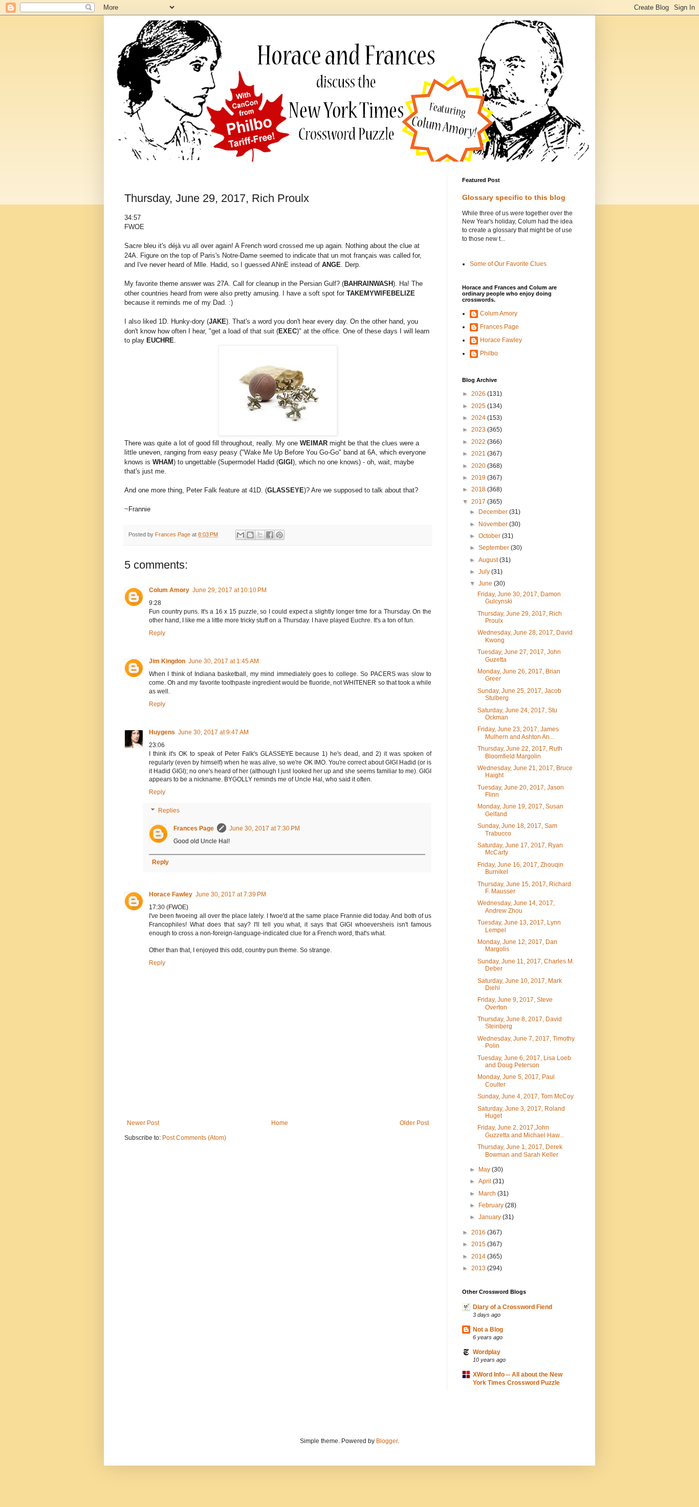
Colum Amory (169, 590)
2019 (479, 477)
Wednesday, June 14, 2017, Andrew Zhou (516, 906)
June (486, 583)
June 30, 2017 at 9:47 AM (213, 732)
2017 (479, 501)
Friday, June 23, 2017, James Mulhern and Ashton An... (518, 733)
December (493, 511)
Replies (169, 810)
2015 (479, 1244)
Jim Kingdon (167, 661)
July (484, 571)
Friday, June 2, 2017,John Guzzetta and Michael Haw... (520, 1131)
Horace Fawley (170, 894)
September (494, 547)
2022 (479, 441)
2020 (479, 465)
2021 (479, 453)
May (485, 1169)
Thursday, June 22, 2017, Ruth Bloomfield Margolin (519, 752)
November (493, 524)
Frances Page (193, 828)
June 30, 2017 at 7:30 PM (264, 828)
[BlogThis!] (250, 535)
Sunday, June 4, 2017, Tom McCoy (525, 1096)
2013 (479, 1268)
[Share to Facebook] (270, 535)
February (491, 1205)
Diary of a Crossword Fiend (512, 1307)
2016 (479, 1232)
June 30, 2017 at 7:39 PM (230, 894)
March (487, 1193)
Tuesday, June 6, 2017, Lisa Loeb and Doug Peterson (524, 1061)
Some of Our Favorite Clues (508, 263)
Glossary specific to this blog (513, 197)
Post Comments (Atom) (194, 1137)
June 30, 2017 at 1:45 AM (223, 661)
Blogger (387, 1441)
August (488, 560)
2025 (479, 406)
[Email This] (240, 535)
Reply (157, 633)
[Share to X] (260, 535)
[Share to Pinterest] (279, 535)
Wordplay (486, 1352)
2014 (479, 1256)
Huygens (162, 732)
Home (279, 1123)
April (485, 1181)
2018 (479, 489)
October (490, 535)
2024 (479, 417)
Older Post (414, 1123)
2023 (479, 429)
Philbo (489, 353)
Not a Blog (488, 1329)
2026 (479, 393)
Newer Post (143, 1123)
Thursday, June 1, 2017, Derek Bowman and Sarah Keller (519, 1150)
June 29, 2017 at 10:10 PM (229, 590)
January (490, 1217)
